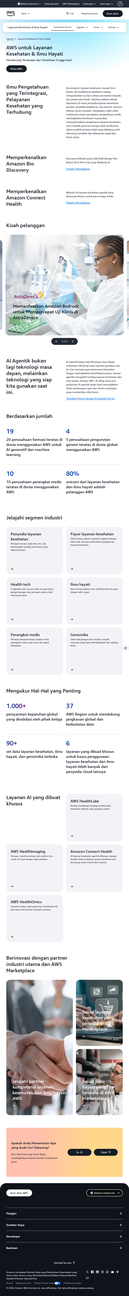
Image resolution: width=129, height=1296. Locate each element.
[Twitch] (107, 1272)
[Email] (87, 1278)
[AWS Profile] (120, 3)
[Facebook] (92, 1272)
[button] (113, 13)
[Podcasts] (117, 1272)
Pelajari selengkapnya (78, 168)
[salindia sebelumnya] (55, 341)
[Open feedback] (125, 648)
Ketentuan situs (23, 1283)
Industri (10, 38)
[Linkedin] (97, 1272)
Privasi (9, 1283)
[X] (87, 1272)
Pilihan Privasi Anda (44, 1283)
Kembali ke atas (62, 1262)
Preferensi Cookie (72, 1283)
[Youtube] (112, 1272)
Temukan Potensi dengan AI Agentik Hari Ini (90, 398)
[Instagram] (102, 1272)
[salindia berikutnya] (74, 341)
